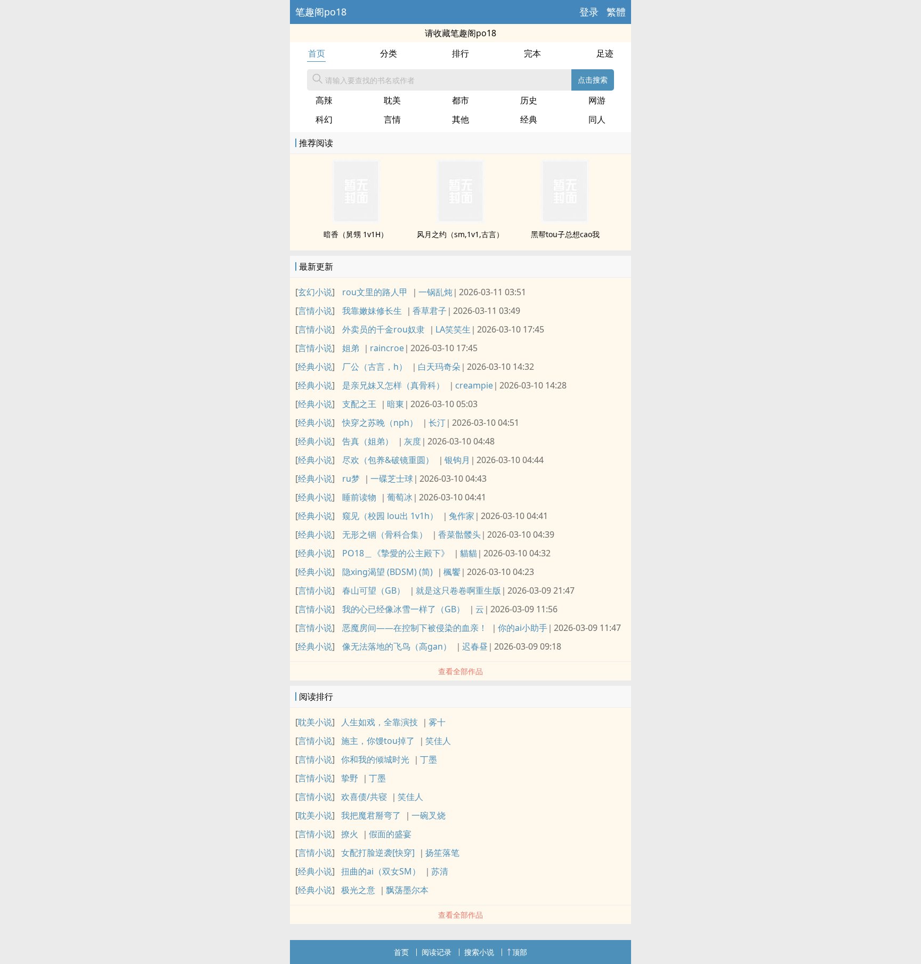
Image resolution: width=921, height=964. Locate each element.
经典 (528, 119)
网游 (596, 100)
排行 (460, 53)
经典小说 (315, 366)
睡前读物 (359, 497)
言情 (392, 119)
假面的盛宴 (390, 834)
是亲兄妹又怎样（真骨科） (393, 385)
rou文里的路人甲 (375, 292)
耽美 (392, 100)
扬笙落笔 (442, 852)
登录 (589, 11)
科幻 (324, 119)
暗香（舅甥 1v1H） (356, 234)
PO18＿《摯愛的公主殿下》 (395, 553)
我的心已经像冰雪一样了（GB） (403, 609)
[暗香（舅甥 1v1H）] (356, 220)
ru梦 (351, 478)
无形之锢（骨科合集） (384, 534)
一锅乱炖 (435, 292)
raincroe (387, 348)
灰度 (412, 441)
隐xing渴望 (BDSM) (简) (387, 572)
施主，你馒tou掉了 (378, 741)
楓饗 (452, 572)
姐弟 (350, 348)
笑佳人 (438, 741)
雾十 (437, 722)
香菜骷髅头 (459, 534)
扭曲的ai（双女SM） (381, 871)
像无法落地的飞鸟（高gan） (396, 646)
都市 (460, 100)
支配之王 (359, 404)
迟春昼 (475, 646)
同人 (596, 119)
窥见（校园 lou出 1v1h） (390, 516)
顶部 (519, 952)
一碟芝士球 (391, 478)
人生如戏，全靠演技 (379, 722)
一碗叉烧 (428, 815)
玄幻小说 (315, 292)
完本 (532, 53)
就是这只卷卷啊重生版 (458, 590)
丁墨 (428, 759)
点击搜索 (593, 80)
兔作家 (461, 516)
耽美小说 (315, 722)
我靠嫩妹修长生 (372, 311)
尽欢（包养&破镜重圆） (388, 460)
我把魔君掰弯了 (371, 815)
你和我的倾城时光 (375, 759)
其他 (460, 119)
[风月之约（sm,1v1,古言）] (460, 220)
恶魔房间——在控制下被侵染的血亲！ (414, 628)
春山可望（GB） (373, 590)
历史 (528, 100)
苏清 (439, 871)
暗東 (395, 404)
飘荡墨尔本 (407, 890)
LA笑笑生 (453, 329)
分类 (388, 53)
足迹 (604, 53)
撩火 (349, 834)
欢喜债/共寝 (364, 797)
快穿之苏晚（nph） (380, 422)
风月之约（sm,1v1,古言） (460, 234)
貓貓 (468, 553)
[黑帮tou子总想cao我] (565, 220)
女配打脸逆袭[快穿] (378, 852)
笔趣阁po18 (320, 11)
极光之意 (358, 890)
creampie (474, 385)
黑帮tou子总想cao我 (565, 234)
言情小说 (315, 311)
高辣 (324, 100)
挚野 (349, 778)
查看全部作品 (460, 671)
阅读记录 (436, 952)
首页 (316, 53)
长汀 (437, 422)
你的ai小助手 (522, 628)
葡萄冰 (400, 497)
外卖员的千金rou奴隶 (383, 329)
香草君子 (430, 311)
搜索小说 (479, 952)
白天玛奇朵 (439, 366)
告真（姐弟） (367, 441)
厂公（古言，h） (374, 366)
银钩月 (457, 460)
